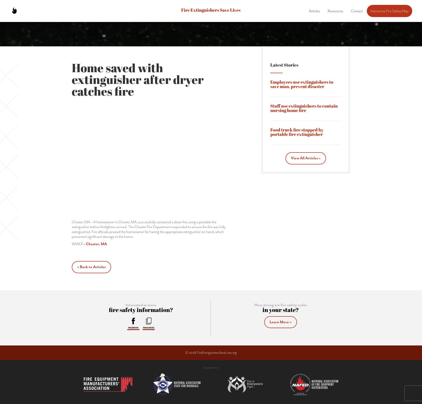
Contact (357, 11)
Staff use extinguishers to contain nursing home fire (304, 108)
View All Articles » (306, 158)
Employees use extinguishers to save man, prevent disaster (301, 85)
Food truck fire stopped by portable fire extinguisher (297, 132)
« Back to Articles (91, 266)
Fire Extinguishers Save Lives (211, 10)
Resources (335, 11)
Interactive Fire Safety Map (389, 11)
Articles (314, 11)
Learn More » (281, 322)
